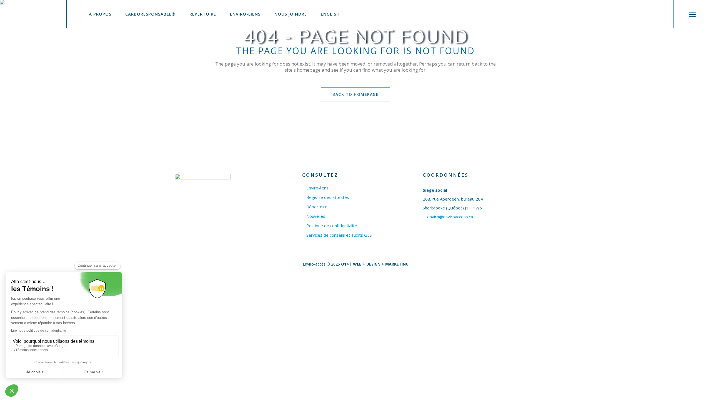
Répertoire (316, 206)
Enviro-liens (317, 188)
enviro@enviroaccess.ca (450, 216)
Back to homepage (355, 94)
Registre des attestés (327, 197)
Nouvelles (315, 216)
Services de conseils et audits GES (339, 235)
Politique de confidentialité (331, 225)
